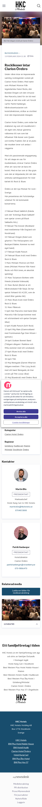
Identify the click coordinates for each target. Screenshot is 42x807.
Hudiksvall (18, 446)
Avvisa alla (21, 411)
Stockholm (17, 449)
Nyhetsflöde (21, 798)
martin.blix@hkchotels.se (21, 506)
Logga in (21, 802)
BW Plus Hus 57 (21, 762)
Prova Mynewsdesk (21, 791)
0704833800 (21, 510)
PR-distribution (21, 787)
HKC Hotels (21, 740)
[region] (21, 403)
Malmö (27, 446)
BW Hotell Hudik (21, 747)
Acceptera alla (21, 417)
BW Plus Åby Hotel (21, 758)
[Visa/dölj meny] (4, 6)
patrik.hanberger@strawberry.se (21, 564)
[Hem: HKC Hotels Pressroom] (20, 5)
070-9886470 (21, 568)
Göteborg (9, 446)
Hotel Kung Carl (21, 755)
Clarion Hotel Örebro (14, 434)
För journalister (21, 795)
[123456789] (21, 610)
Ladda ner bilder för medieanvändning (21, 591)
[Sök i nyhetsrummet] (39, 6)
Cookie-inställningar (21, 422)
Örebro (26, 449)
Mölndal (8, 449)
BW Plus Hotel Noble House (21, 744)
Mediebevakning (21, 784)
